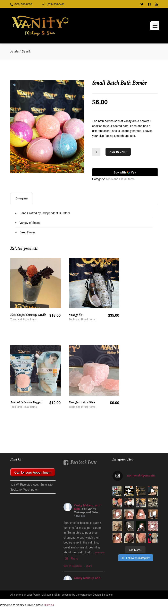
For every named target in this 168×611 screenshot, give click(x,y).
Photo (74, 558)
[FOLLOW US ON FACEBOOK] (149, 3)
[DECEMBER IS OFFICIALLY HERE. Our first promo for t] (141, 491)
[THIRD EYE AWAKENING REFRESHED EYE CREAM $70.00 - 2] (141, 526)
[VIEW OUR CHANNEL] (156, 3)
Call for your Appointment (32, 472)
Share (89, 565)
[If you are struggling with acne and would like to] (129, 514)
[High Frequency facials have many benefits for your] (153, 526)
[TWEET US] (141, 3)
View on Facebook (73, 565)
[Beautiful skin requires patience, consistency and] (117, 503)
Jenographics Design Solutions (94, 594)
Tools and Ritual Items (120, 179)
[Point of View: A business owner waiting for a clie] (117, 491)
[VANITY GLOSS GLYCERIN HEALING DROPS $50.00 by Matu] (129, 526)
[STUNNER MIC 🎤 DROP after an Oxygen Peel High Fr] (117, 538)
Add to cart (118, 152)
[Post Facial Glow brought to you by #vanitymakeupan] (141, 538)
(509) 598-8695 (23, 4)
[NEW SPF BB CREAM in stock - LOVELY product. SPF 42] (141, 514)
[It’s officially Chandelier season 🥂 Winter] (153, 514)
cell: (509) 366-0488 (52, 4)
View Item (48, 294)
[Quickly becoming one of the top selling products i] (141, 503)
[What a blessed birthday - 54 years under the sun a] (153, 491)
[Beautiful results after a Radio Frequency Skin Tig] (117, 514)
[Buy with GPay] (125, 172)
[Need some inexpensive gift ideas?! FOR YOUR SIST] (129, 491)
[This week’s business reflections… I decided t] (153, 503)
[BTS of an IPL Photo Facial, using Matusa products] (129, 503)
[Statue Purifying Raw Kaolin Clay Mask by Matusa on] (117, 526)
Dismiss (49, 605)
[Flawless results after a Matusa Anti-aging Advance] (129, 538)
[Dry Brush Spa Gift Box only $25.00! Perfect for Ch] (153, 538)
